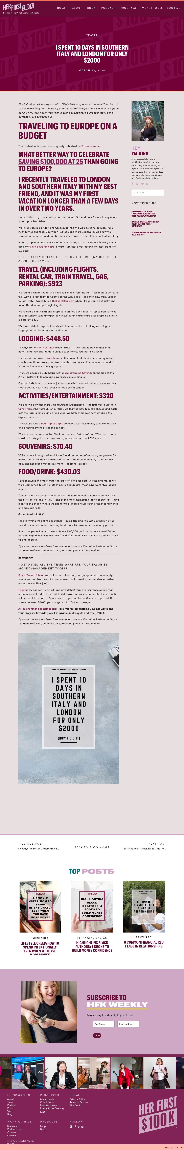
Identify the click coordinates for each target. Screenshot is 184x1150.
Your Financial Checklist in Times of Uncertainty (151, 848)
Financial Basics (92, 937)
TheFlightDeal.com (63, 301)
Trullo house (53, 358)
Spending (40, 938)
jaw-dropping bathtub (78, 373)
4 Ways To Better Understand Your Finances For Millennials (55, 848)
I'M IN (97, 1035)
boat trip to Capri (51, 423)
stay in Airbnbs (45, 347)
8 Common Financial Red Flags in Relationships (146, 233)
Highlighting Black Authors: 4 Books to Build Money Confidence (145, 223)
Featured (144, 937)
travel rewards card (41, 246)
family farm (25, 408)
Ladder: (23, 590)
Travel (92, 35)
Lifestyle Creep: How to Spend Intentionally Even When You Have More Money (144, 213)
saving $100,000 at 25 (50, 161)
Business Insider (91, 146)
